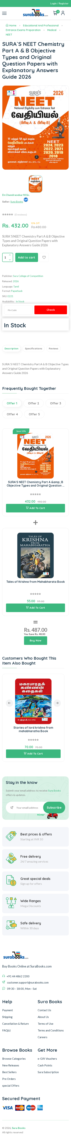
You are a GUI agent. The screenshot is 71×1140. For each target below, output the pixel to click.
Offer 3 (55, 403)
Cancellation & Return (15, 1023)
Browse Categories (14, 1058)
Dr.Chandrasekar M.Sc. (15, 194)
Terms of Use (45, 1023)
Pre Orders (9, 1078)
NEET (9, 34)
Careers (42, 1037)
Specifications (33, 348)
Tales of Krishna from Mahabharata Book (35, 581)
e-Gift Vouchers (47, 1058)
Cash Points (45, 1065)
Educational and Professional (41, 25)
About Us (43, 1016)
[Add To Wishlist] (44, 257)
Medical (51, 30)
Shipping (7, 1016)
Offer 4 (12, 414)
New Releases (10, 1065)
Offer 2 (33, 403)
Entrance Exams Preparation (23, 30)
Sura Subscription (48, 1072)
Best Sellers (9, 1072)
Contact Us (44, 1010)
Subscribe (54, 807)
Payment (7, 1010)
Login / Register (59, 3)
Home (12, 25)
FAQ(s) (6, 1030)
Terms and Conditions (51, 1030)
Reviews (53, 348)
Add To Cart (37, 508)
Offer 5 (34, 414)
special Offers (10, 1085)
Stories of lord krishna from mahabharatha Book (33, 729)
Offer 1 (12, 403)
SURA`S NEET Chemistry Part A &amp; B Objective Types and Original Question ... (35, 483)
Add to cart (26, 257)
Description (11, 348)
